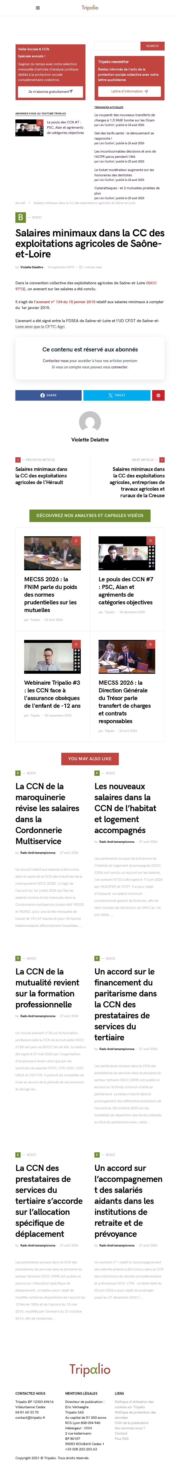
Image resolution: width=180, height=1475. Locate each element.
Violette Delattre (31, 267)
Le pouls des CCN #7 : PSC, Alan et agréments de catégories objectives (65, 127)
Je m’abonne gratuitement (48, 92)
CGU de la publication (132, 1423)
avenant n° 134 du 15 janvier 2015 (65, 302)
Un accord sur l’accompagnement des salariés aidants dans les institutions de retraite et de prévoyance (128, 1201)
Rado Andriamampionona (37, 853)
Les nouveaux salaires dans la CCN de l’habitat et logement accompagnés (125, 808)
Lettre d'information (127, 91)
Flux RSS (122, 1439)
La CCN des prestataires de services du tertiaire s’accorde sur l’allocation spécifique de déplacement (49, 1201)
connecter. (119, 367)
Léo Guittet (106, 125)
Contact (121, 1434)
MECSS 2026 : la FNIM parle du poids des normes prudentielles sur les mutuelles (50, 595)
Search (152, 46)
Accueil (20, 203)
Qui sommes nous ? (130, 1428)
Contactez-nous (56, 361)
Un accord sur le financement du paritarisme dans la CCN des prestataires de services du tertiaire (125, 1005)
